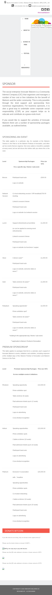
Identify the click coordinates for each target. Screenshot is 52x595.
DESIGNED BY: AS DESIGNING (26, 591)
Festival (26, 53)
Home (26, 19)
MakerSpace (25, 67)
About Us (26, 30)
